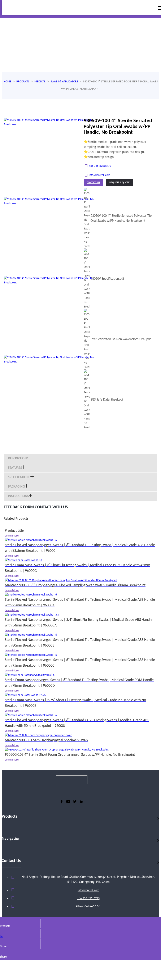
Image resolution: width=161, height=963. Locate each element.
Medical (39, 81)
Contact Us (93, 182)
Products (22, 81)
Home (7, 81)
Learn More (12, 535)
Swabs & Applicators (64, 81)
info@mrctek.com (99, 175)
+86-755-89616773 (100, 166)
